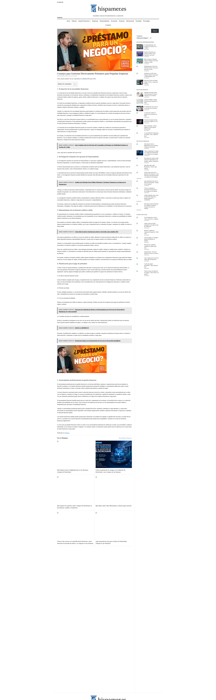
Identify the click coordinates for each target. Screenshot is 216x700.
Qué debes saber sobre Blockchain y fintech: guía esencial (113, 506)
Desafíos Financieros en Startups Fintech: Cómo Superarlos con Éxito (150, 53)
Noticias (74, 21)
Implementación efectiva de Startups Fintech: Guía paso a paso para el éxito (151, 68)
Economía (114, 21)
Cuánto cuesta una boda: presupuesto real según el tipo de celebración (151, 225)
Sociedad (138, 21)
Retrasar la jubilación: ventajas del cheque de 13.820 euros (151, 232)
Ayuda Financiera (83, 21)
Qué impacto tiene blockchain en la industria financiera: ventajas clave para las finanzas (151, 206)
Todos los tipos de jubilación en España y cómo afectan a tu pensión (151, 272)
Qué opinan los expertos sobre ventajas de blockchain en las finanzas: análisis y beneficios (74, 507)
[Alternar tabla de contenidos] (74, 84)
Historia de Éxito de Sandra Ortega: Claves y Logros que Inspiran (151, 82)
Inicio (68, 21)
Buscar (155, 31)
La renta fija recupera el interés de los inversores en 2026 (150, 114)
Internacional (130, 21)
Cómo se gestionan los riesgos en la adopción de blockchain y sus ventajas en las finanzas (110, 471)
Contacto (108, 25)
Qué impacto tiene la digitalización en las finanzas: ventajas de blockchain (72, 471)
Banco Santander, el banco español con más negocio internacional (150, 127)
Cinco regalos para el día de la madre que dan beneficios (151, 258)
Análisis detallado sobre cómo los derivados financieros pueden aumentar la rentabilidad (151, 197)
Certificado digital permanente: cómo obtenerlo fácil (151, 265)
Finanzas (121, 21)
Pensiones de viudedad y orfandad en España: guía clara (150, 246)
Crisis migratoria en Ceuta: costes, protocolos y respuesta (151, 218)
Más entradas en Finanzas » (125, 438)
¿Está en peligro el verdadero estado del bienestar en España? (151, 239)
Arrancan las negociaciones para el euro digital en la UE (151, 120)
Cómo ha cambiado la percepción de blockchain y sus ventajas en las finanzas (150, 190)
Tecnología (146, 21)
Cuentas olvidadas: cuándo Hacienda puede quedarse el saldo (150, 101)
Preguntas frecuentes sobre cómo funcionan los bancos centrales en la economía (150, 94)
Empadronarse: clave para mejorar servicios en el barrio (151, 252)
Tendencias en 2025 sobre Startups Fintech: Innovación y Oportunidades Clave (151, 75)
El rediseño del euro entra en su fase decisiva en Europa (151, 107)
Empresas (95, 21)
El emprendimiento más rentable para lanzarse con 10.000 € (150, 46)
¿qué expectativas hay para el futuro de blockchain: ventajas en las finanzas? (111, 542)
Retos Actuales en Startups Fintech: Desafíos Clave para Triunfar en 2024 (151, 61)
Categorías (139, 36)
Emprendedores (104, 21)
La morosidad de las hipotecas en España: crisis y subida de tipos (151, 134)
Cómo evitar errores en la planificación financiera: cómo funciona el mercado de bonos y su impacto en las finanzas (75, 542)
